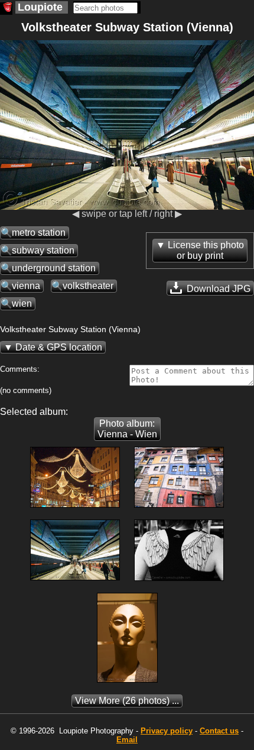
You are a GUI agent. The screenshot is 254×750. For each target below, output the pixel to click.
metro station (39, 233)
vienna (26, 286)
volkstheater (88, 286)
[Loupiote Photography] (6, 8)
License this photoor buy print (206, 250)
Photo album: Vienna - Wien (127, 428)
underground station (54, 268)
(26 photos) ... (127, 701)
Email (127, 739)
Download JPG (217, 289)
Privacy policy (167, 730)
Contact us (219, 730)
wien (22, 303)
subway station (43, 250)
